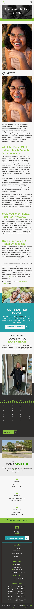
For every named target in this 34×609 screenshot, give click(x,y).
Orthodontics (17, 550)
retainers (10, 276)
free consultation (19, 316)
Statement (29, 607)
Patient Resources (17, 553)
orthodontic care (14, 470)
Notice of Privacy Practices (12, 607)
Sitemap (25, 605)
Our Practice (17, 548)
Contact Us (17, 556)
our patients (10, 349)
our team (13, 318)
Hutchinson (17, 510)
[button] (31, 2)
